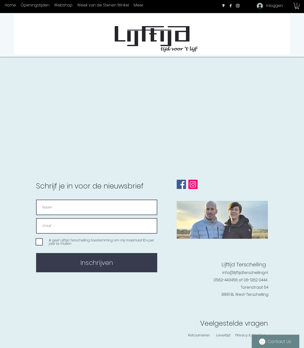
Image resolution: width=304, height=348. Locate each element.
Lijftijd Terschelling (244, 264)
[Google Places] (223, 5)
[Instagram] (237, 5)
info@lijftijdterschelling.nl (245, 272)
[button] (297, 6)
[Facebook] (230, 5)
